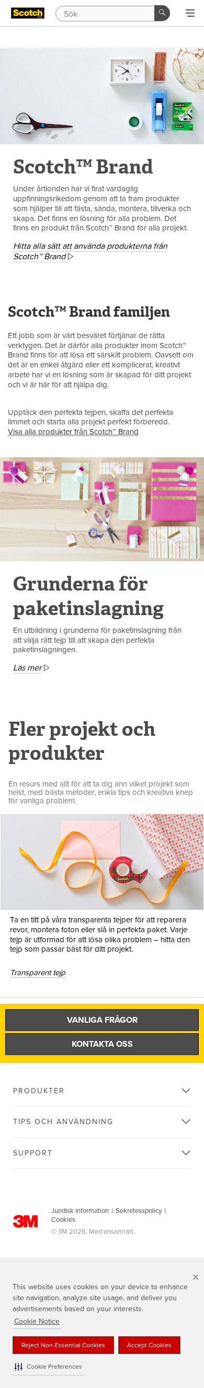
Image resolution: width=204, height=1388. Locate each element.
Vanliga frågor (102, 1020)
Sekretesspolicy (139, 1211)
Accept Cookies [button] (149, 1345)
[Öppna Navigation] (190, 13)
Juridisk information (80, 1211)
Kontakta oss (102, 1044)
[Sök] (162, 13)
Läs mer (27, 668)
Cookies (63, 1220)
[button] (48, 1366)
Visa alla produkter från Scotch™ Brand (73, 431)
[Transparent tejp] (102, 862)
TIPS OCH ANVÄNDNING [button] (63, 1121)
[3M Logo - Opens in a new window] (28, 13)
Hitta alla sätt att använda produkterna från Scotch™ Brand (90, 251)
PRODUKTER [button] (39, 1090)
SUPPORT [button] (33, 1153)
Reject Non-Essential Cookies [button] (63, 1345)
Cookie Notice (37, 1321)
